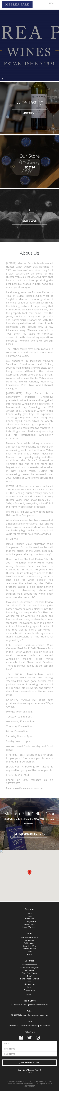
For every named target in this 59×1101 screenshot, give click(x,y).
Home (29, 913)
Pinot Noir (29, 970)
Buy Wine (29, 918)
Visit (29, 916)
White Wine (29, 943)
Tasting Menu (29, 921)
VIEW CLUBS (30, 220)
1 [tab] (2, 78)
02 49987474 (16, 1004)
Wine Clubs (29, 924)
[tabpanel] (29, 45)
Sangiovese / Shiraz (29, 978)
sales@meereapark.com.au (35, 1004)
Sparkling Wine (29, 946)
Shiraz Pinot (29, 984)
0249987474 (29, 823)
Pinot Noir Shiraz (29, 973)
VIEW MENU (29, 113)
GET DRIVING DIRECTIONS (29, 833)
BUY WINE (29, 167)
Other (29, 951)
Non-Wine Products (29, 937)
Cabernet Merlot (29, 964)
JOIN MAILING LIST (29, 1062)
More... (29, 994)
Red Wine (29, 940)
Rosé (29, 954)
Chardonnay (29, 990)
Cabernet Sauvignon (29, 967)
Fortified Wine (29, 948)
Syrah (29, 987)
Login (25, 927)
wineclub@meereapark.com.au (35, 1025)
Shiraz (30, 981)
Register (33, 927)
